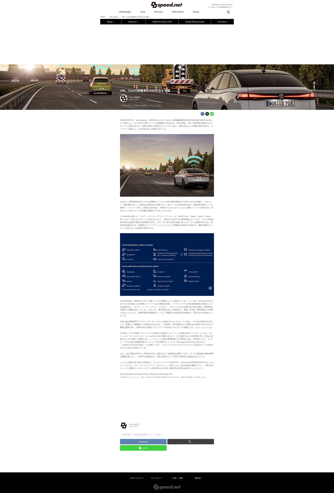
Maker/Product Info (162, 21)
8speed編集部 (135, 97)
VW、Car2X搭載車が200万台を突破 (145, 90)
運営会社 (198, 478)
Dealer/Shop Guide (194, 21)
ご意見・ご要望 (177, 478)
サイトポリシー (156, 478)
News (110, 21)
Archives (222, 21)
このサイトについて (136, 478)
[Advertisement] (167, 44)
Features (132, 21)
